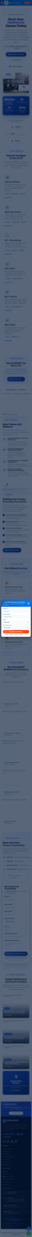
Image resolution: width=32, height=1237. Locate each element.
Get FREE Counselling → (16, 631)
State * (4, 619)
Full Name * (5, 608)
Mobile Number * (7, 614)
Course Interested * (7, 625)
